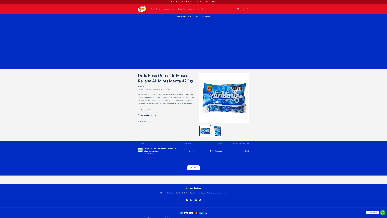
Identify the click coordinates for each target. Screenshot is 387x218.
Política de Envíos (182, 193)
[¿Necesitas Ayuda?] (382, 212)
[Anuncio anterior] (139, 16)
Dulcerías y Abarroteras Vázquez (151, 217)
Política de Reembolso (197, 193)
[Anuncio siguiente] (248, 16)
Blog (225, 193)
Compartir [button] (143, 122)
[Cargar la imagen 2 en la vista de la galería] (217, 131)
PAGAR (193, 168)
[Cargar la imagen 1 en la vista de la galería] (205, 131)
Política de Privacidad (214, 193)
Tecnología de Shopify (167, 217)
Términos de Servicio (167, 193)
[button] (169, 9)
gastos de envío (145, 90)
